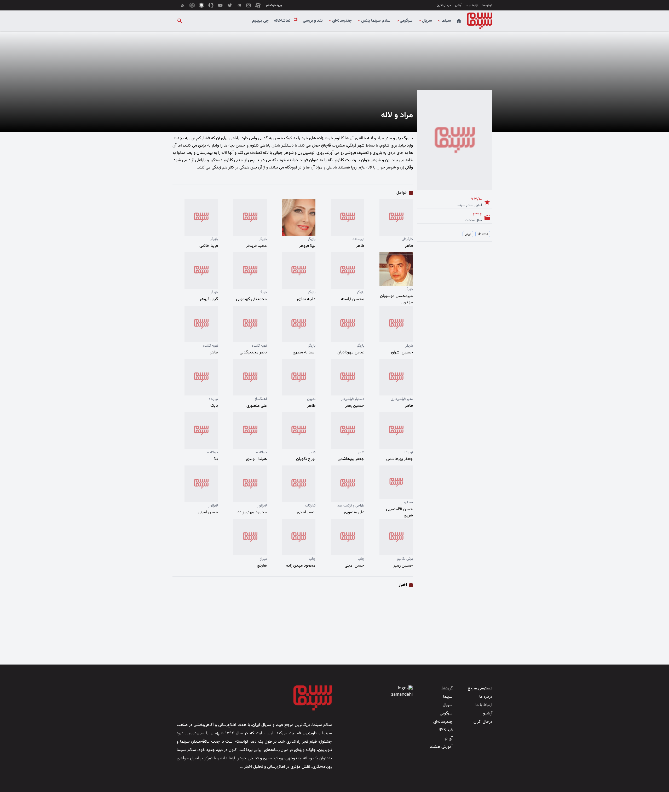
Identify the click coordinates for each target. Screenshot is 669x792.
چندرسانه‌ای (342, 21)
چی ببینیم (260, 21)
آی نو (449, 738)
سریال (427, 21)
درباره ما (487, 5)
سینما (446, 21)
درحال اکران (444, 5)
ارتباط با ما (472, 5)
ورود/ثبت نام (274, 5)
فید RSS (446, 730)
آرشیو (458, 5)
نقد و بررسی (313, 21)
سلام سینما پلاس (375, 21)
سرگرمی (406, 21)
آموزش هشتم (441, 747)
